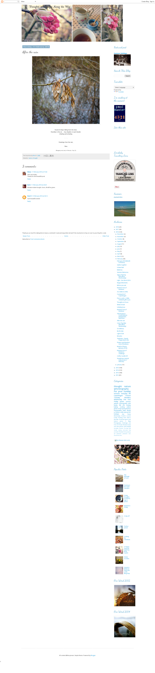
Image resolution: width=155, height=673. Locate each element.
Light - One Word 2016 (123, 280)
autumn (116, 403)
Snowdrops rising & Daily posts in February (123, 360)
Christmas (121, 419)
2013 (117, 373)
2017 (117, 229)
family (115, 405)
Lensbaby (116, 428)
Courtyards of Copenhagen (121, 295)
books (129, 424)
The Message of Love (126, 476)
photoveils (119, 433)
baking (116, 407)
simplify (129, 426)
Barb (29, 185)
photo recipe (118, 409)
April (118, 254)
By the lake (120, 331)
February (120, 259)
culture (129, 407)
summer (128, 401)
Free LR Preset (118, 424)
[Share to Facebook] (51, 156)
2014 (117, 370)
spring (124, 409)
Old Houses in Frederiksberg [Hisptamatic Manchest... (122, 316)
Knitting (120, 417)
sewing (120, 430)
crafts (121, 412)
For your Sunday (122, 391)
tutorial (126, 412)
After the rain (121, 320)
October (120, 239)
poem (122, 401)
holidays (116, 414)
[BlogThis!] (47, 156)
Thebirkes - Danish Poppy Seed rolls (123, 339)
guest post (128, 419)
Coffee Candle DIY (122, 356)
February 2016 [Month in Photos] (123, 261)
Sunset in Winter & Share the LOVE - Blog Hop (127, 570)
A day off (126, 516)
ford (125, 432)
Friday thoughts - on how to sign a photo (127, 498)
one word (116, 426)
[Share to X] (49, 156)
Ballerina (119, 270)
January (119, 365)
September (120, 241)
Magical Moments (122, 283)
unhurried (125, 430)
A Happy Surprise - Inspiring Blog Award (127, 550)
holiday (128, 405)
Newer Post (26, 236)
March (119, 256)
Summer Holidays (120, 53)
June (118, 249)
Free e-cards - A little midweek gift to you (123, 299)
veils (129, 403)
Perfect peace (126, 527)
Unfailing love (121, 307)
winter (121, 421)
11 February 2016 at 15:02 (39, 172)
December (120, 234)
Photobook (121, 432)
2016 (117, 232)
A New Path (120, 267)
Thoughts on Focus (122, 302)
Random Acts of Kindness (122, 288)
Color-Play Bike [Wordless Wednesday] (121, 324)
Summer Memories (122, 272)
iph (114, 433)
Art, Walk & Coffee (122, 292)
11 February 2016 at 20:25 (39, 185)
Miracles (119, 336)
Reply (29, 179)
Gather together (122, 265)
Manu (29, 172)
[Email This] (45, 156)
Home (66, 236)
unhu (120, 435)
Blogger (93, 655)
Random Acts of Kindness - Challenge (122, 352)
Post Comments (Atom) (37, 239)
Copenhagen (118, 396)
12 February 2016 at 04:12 (40, 196)
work (124, 417)
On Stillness (120, 329)
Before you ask (121, 285)
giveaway (128, 432)
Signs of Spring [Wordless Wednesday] (121, 276)
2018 (117, 227)
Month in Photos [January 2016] (122, 347)
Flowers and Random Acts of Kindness (123, 343)
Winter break (121, 305)
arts (130, 423)
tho (118, 435)
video (124, 410)
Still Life (122, 405)
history (116, 421)
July (118, 246)
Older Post (105, 236)
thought (35, 158)
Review (125, 424)
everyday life (126, 394)
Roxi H (29, 196)
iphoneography (121, 388)
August (119, 244)
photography (123, 403)
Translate (121, 92)
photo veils (123, 426)
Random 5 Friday (127, 506)
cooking (122, 407)
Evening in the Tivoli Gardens (127, 486)
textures (117, 394)
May (118, 251)
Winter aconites (126, 557)
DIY (130, 412)
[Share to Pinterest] (53, 156)
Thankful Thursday (123, 428)
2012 (117, 375)
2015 (117, 368)
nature (30, 158)
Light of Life (120, 333)
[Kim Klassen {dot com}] (122, 440)
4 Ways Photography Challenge (122, 422)
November (120, 236)
